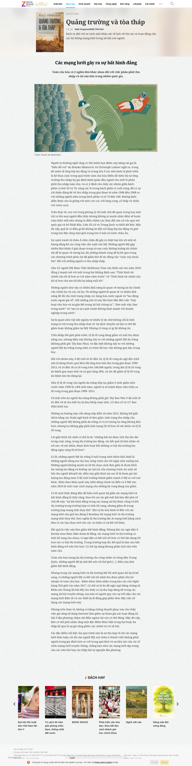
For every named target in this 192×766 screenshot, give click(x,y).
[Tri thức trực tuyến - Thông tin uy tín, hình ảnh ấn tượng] (34, 4)
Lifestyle (137, 4)
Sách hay (70, 4)
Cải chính (150, 4)
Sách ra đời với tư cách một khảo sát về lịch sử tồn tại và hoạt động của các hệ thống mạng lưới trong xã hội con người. (111, 36)
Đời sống (124, 4)
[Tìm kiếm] (172, 4)
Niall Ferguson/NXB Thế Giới (89, 29)
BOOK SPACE (80, 722)
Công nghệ (111, 4)
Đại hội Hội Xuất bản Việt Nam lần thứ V (27, 726)
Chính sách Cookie (103, 762)
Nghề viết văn (134, 722)
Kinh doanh (84, 4)
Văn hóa (98, 4)
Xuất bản (57, 4)
